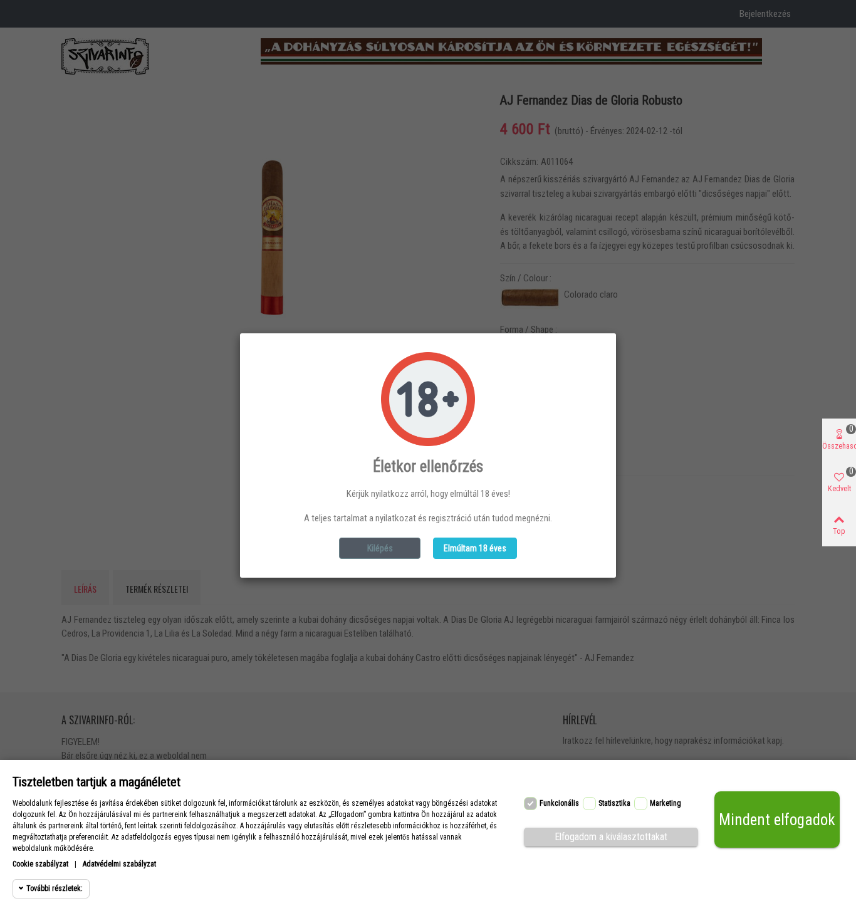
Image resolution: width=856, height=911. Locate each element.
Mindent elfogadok (777, 820)
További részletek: (54, 888)
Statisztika (614, 803)
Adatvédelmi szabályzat (119, 864)
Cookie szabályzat (40, 864)
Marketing (665, 803)
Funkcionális (559, 803)
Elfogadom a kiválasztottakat (611, 837)
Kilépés (380, 548)
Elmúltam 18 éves (475, 548)
